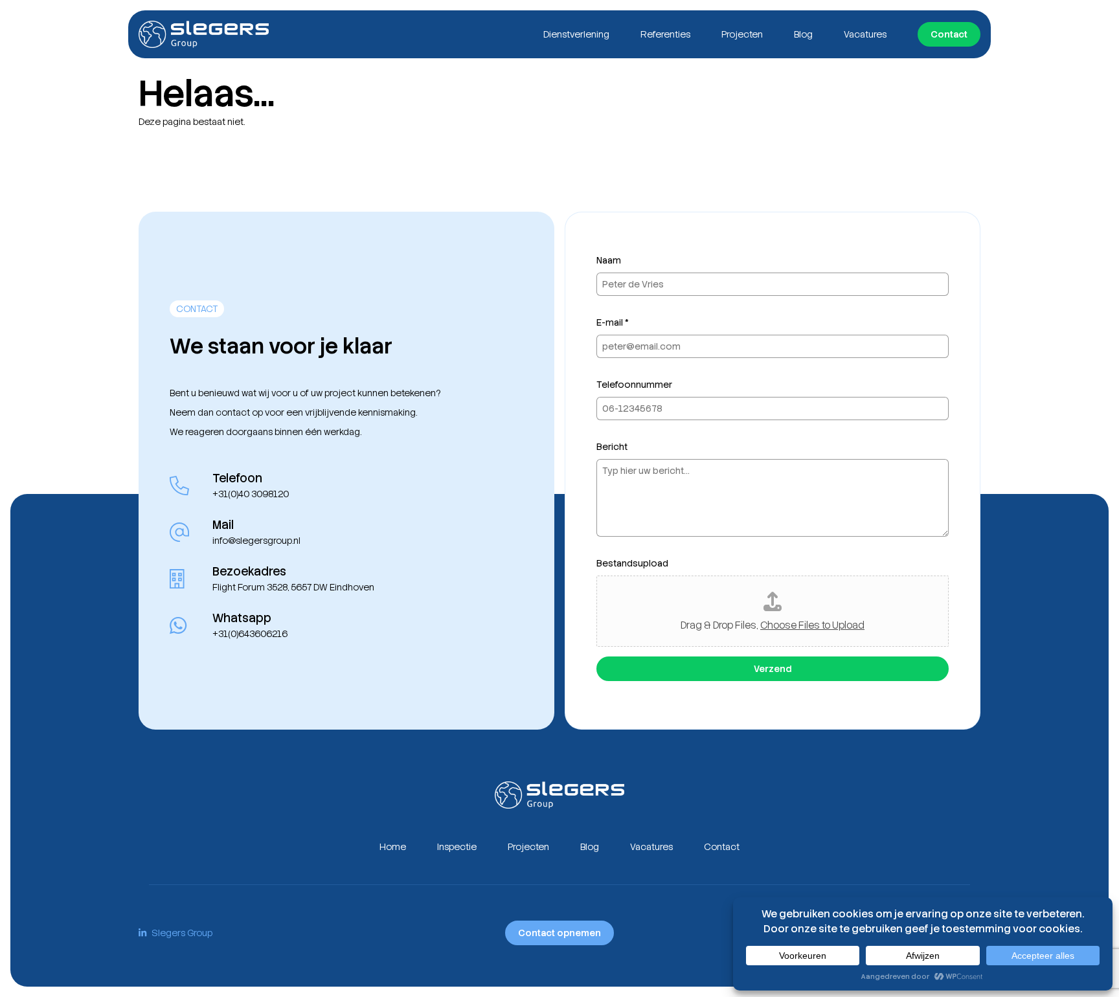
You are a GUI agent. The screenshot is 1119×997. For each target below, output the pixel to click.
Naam (608, 260)
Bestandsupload (632, 563)
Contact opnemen (559, 933)
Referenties (665, 34)
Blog (803, 34)
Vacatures (865, 34)
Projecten (742, 34)
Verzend (772, 669)
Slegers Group (182, 933)
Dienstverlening (576, 34)
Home (392, 847)
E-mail (612, 322)
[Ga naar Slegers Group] (204, 34)
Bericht (611, 447)
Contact (949, 34)
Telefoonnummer (634, 384)
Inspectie (457, 847)
